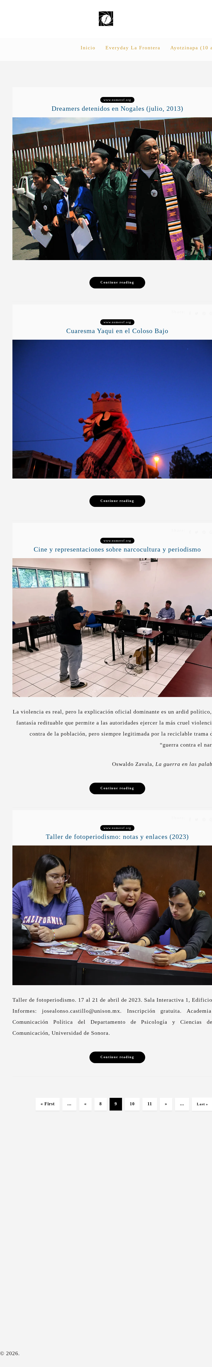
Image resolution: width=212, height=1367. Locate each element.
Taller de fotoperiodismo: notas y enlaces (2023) (117, 836)
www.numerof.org (117, 99)
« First (48, 1103)
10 (132, 1103)
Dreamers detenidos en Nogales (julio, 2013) (117, 108)
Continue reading (117, 282)
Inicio (88, 47)
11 (149, 1103)
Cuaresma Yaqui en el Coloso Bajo (117, 330)
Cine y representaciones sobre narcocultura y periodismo (117, 549)
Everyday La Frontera (132, 47)
